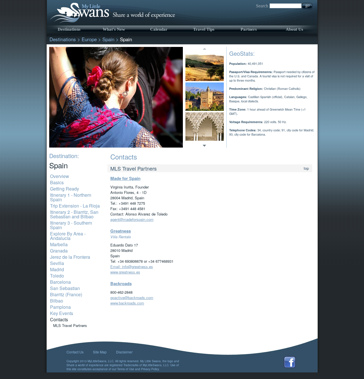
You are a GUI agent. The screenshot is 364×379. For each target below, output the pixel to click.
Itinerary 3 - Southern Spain (71, 225)
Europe (89, 39)
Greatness (120, 231)
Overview (59, 176)
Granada (59, 250)
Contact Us (75, 351)
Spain (108, 39)
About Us (294, 29)
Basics (57, 182)
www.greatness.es (125, 272)
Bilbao (56, 300)
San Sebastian (65, 288)
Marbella (59, 244)
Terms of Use (125, 369)
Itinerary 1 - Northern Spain (70, 197)
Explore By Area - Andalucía (68, 235)
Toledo (57, 275)
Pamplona (60, 307)
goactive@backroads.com (131, 297)
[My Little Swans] (111, 22)
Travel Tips (203, 29)
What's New (114, 29)
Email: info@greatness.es (131, 266)
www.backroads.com (127, 303)
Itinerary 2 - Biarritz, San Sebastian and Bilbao (74, 214)
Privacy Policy (150, 369)
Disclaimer (124, 351)
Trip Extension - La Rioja (75, 205)
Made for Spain (125, 178)
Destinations (69, 29)
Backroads (121, 283)
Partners (249, 29)
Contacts (59, 319)
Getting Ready (64, 188)
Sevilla (57, 263)
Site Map (100, 351)
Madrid (57, 269)
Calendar (158, 29)
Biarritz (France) (66, 294)
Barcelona (60, 282)
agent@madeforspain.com (132, 219)
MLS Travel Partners (70, 325)
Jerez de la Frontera (70, 257)
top (306, 168)
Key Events (61, 313)
